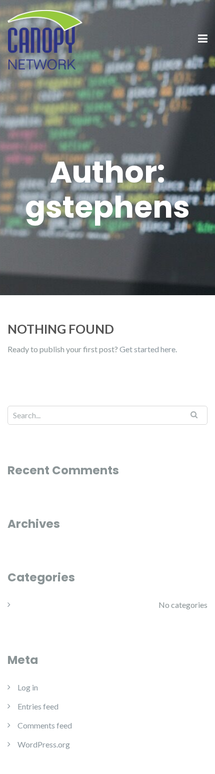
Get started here (148, 349)
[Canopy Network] (45, 38)
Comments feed (45, 725)
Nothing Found (61, 328)
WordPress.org (44, 744)
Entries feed (38, 706)
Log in (28, 687)
